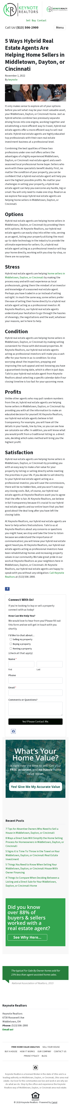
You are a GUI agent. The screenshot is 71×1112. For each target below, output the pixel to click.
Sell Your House (51, 1047)
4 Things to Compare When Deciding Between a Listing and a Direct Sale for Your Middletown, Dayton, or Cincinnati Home (32, 882)
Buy (34, 20)
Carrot (54, 1102)
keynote (13, 79)
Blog (44, 1055)
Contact (41, 20)
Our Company (44, 1051)
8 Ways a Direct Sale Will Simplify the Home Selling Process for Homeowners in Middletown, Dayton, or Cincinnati (35, 842)
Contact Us (60, 1051)
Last (38, 669)
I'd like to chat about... (21, 635)
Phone (12, 675)
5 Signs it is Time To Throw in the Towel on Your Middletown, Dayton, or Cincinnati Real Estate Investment (33, 855)
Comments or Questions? (22, 700)
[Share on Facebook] (7, 589)
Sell (28, 20)
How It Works (27, 1051)
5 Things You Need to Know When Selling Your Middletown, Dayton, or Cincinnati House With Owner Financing (32, 868)
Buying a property (22, 644)
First (10, 669)
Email (12, 687)
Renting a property (22, 648)
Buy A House (11, 1051)
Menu (60, 27)
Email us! (7, 1029)
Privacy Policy (31, 1055)
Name (12, 659)
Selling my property (22, 639)
